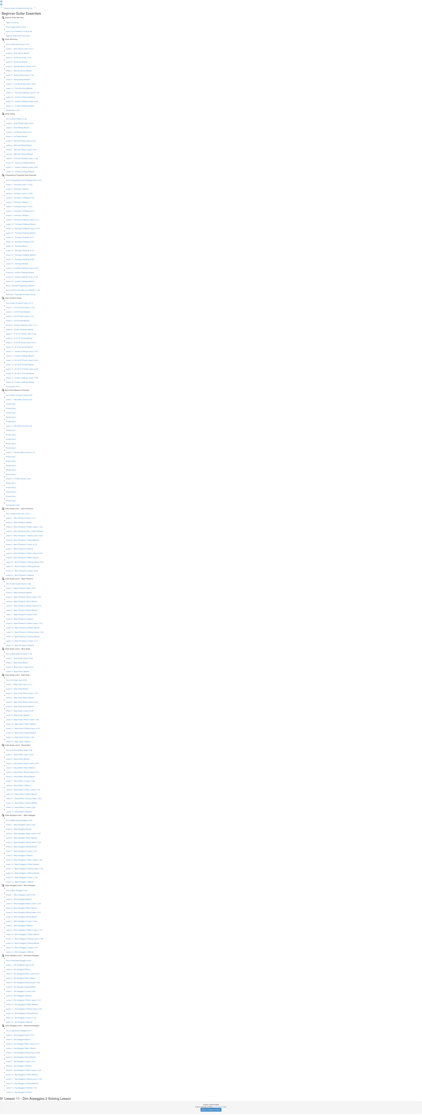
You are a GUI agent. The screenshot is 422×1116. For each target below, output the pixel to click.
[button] (1, 2)
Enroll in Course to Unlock (211, 1110)
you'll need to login (219, 1107)
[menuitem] (1, 5)
